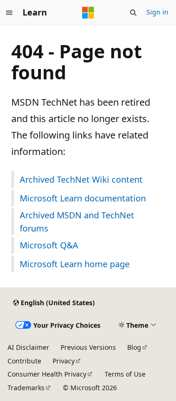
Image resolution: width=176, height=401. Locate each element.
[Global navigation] (9, 12)
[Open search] (133, 12)
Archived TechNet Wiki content (81, 179)
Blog (134, 347)
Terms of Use (125, 374)
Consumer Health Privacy (47, 374)
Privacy (64, 360)
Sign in (157, 12)
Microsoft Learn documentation (83, 198)
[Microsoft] (88, 13)
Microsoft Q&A (49, 245)
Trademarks (26, 387)
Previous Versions (88, 347)
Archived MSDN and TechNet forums (77, 221)
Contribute (24, 360)
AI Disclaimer (28, 347)
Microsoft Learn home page (75, 264)
